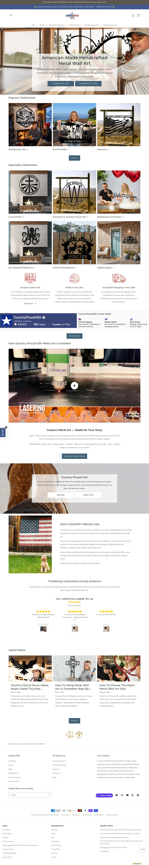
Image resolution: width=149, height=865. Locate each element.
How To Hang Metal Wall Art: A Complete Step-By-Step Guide (119, 833)
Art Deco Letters (8, 841)
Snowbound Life (17, 149)
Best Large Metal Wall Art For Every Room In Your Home (20, 845)
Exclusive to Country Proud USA (69, 217)
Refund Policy (14, 773)
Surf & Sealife (60, 149)
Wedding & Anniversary (109, 217)
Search (11, 765)
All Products (6, 830)
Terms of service (87, 814)
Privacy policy (76, 814)
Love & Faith (15, 217)
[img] (74, 602)
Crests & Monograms (63, 267)
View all (74, 158)
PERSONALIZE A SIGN (88, 83)
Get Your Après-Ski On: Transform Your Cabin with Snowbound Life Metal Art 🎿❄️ (121, 842)
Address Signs (104, 267)
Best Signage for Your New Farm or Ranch (113, 847)
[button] (34, 25)
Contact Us (28, 304)
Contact (53, 857)
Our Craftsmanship (60, 765)
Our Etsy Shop (74, 336)
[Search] (11, 15)
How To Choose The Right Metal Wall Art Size (117, 687)
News (55, 777)
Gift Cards (12, 761)
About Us (56, 769)
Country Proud (7, 857)
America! (101, 149)
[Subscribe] (49, 795)
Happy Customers (59, 761)
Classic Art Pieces (8, 849)
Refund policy (65, 814)
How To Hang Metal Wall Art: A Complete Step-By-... (73, 687)
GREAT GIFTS (88, 495)
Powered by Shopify (53, 814)
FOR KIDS (61, 495)
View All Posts (104, 851)
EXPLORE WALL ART (61, 83)
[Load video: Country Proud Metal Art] (74, 386)
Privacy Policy (14, 781)
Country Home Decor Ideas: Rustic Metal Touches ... (30, 687)
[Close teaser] (6, 427)
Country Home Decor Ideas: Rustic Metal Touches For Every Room (121, 830)
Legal (10, 769)
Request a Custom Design (74, 456)
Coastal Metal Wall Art (10, 853)
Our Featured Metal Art (21, 267)
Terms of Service (15, 777)
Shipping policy (99, 814)
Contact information (112, 814)
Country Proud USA (41, 814)
